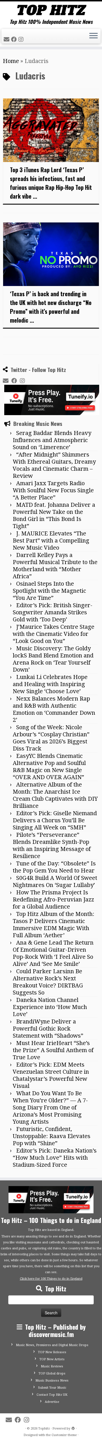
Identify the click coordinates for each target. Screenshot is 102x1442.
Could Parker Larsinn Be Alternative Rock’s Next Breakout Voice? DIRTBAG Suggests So (48, 982)
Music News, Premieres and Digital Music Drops (52, 1345)
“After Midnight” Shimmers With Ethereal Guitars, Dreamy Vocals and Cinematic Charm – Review (54, 465)
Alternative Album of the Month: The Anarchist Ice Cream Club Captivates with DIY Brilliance (55, 795)
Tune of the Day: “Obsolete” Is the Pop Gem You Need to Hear (54, 867)
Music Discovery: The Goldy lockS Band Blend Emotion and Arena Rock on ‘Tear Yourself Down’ (53, 659)
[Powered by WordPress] (73, 1428)
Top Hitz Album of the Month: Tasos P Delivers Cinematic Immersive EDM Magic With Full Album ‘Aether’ (53, 925)
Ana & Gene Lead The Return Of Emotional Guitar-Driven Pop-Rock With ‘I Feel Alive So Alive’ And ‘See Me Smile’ (53, 953)
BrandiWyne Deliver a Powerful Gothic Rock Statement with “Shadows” (48, 1028)
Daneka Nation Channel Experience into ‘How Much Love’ (50, 1007)
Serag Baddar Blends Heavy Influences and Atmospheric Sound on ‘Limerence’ (52, 440)
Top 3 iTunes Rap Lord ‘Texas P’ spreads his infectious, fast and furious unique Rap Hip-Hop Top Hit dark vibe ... (51, 182)
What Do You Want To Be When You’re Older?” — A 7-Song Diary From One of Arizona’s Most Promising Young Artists (50, 1107)
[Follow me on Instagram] (21, 39)
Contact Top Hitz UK (52, 1395)
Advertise (52, 1402)
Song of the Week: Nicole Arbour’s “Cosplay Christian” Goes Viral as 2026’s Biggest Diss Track (51, 738)
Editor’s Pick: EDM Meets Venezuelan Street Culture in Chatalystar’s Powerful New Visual (51, 1075)
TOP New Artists (52, 1359)
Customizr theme (64, 1435)
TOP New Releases (52, 1352)
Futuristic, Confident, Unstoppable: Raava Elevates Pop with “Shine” (51, 1136)
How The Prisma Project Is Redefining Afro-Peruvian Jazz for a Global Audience (53, 899)
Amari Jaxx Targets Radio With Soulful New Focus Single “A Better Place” (53, 490)
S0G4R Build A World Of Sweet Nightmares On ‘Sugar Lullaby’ (55, 881)
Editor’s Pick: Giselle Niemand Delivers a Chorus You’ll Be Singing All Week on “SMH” (55, 820)
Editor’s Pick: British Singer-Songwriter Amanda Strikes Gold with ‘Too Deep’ (52, 612)
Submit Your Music (52, 1388)
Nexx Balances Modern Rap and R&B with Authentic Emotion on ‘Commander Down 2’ (54, 709)
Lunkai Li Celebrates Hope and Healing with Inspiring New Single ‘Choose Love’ (50, 684)
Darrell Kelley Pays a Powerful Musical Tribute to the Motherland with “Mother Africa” (55, 566)
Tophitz (44, 1428)
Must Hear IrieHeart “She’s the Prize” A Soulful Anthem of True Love (53, 1050)
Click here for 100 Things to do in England (51, 1279)
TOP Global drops (52, 1373)
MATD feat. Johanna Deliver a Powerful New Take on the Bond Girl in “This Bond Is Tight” (54, 515)
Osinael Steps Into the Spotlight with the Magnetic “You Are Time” (49, 590)
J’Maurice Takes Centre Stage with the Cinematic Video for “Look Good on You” (53, 633)
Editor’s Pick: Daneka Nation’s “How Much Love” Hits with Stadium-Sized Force (55, 1157)
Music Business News (52, 1380)
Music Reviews (52, 1366)
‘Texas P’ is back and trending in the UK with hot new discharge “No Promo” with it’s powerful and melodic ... (51, 306)
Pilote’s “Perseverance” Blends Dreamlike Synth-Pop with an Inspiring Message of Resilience (52, 845)
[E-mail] (7, 39)
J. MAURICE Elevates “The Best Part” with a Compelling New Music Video (51, 540)
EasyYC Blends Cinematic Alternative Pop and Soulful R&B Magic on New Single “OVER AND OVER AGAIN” (49, 766)
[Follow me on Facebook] (14, 39)
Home (11, 61)
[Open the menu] (93, 36)
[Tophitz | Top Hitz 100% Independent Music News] (51, 10)
